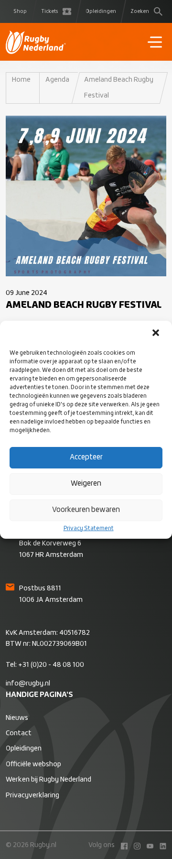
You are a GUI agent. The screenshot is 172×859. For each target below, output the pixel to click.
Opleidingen (101, 11)
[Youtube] (147, 845)
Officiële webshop (33, 764)
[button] (156, 333)
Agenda (57, 79)
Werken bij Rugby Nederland (48, 779)
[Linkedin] (160, 845)
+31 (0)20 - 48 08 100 (51, 665)
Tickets (49, 11)
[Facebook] (122, 845)
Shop (20, 11)
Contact (19, 733)
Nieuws (17, 718)
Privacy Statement (89, 529)
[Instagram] (134, 845)
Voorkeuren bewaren (86, 509)
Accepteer (86, 457)
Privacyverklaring (32, 795)
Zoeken (139, 11)
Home (21, 79)
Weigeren (86, 483)
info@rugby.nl (28, 683)
